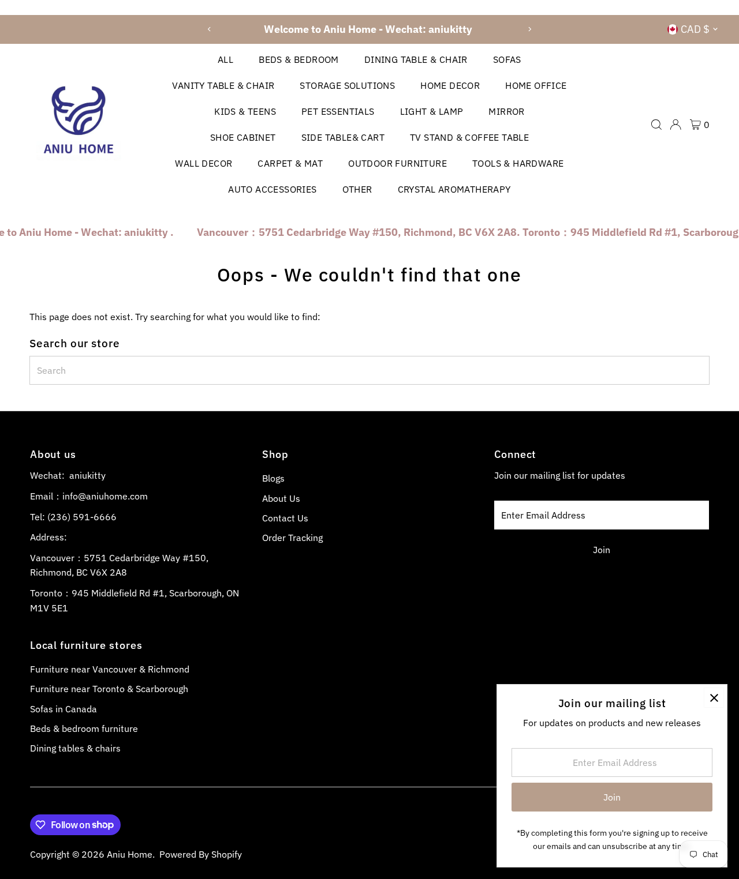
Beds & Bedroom (299, 59)
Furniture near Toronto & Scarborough (109, 688)
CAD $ (695, 29)
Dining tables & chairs (75, 748)
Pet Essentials (338, 111)
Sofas (507, 59)
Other (357, 189)
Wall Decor (203, 163)
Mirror (506, 111)
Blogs (273, 478)
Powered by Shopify (200, 854)
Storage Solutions (347, 85)
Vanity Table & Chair (223, 85)
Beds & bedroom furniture (84, 728)
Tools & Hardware (517, 163)
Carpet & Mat (290, 163)
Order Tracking (292, 537)
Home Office (535, 85)
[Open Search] (656, 124)
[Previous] (210, 29)
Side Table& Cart (343, 137)
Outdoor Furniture (397, 163)
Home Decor (450, 85)
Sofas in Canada (63, 709)
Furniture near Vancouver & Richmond (109, 669)
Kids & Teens (245, 111)
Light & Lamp (432, 111)
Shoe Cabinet (243, 137)
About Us (281, 498)
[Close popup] (714, 698)
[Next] (529, 29)
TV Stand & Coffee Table (469, 137)
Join (601, 549)
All (225, 59)
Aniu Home (129, 854)
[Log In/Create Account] (675, 124)
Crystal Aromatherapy (454, 189)
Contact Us (285, 518)
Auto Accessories (272, 189)
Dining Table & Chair (416, 59)
